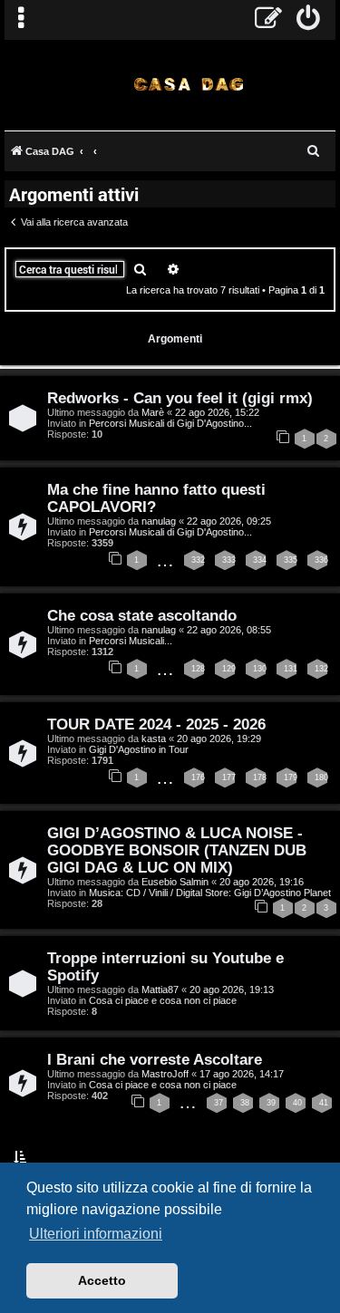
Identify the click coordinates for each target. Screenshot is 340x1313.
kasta (153, 738)
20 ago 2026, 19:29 (219, 738)
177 (229, 777)
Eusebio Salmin (175, 881)
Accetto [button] (102, 1280)
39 (271, 1102)
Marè (152, 412)
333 (229, 560)
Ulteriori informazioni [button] (95, 1233)
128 (198, 668)
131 (290, 668)
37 (218, 1102)
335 (290, 560)
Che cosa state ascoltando (142, 615)
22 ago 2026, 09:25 (229, 521)
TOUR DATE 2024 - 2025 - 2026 (156, 724)
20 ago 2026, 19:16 (261, 881)
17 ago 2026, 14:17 (241, 1073)
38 (244, 1102)
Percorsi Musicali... (130, 640)
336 (321, 560)
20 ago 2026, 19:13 (231, 989)
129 (229, 668)
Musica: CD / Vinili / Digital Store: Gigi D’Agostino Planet (210, 892)
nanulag (158, 521)
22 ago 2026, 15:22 (217, 412)
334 (260, 560)
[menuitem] (308, 20)
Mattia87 (160, 989)
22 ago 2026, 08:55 (229, 629)
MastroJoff (165, 1073)
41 (323, 1102)
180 (321, 777)
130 (260, 668)
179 (290, 777)
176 (198, 777)
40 (297, 1102)
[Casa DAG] (188, 84)
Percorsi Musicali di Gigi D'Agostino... (170, 423)
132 (321, 668)
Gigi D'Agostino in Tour (139, 749)
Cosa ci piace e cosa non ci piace (163, 1000)
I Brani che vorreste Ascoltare (154, 1059)
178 (260, 777)
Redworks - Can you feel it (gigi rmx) (180, 398)
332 (198, 560)
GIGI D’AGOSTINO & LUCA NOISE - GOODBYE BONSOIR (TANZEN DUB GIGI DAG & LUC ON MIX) (176, 850)
